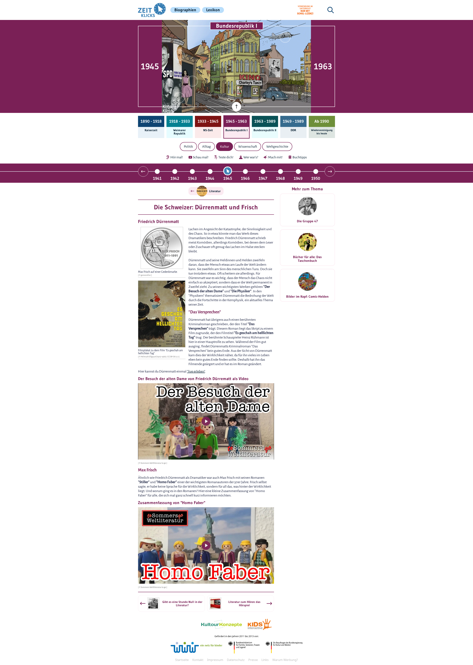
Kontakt (197, 660)
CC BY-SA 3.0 (173, 357)
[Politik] (179, 55)
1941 (157, 178)
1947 (263, 178)
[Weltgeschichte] (179, 97)
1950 (315, 178)
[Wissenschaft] (285, 37)
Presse (253, 660)
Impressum (215, 660)
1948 (280, 178)
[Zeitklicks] (152, 10)
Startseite (182, 660)
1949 (298, 178)
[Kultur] (262, 79)
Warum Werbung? (285, 660)
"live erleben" (196, 371)
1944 (210, 178)
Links (265, 660)
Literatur (215, 191)
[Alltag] (192, 81)
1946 (245, 178)
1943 (192, 178)
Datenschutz (236, 660)
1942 (175, 178)
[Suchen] (330, 10)
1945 (227, 178)
